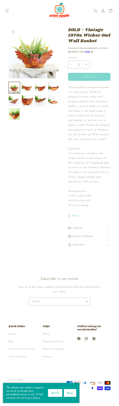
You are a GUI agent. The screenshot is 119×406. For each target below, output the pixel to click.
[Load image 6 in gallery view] (27, 101)
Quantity (72, 58)
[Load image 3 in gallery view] (40, 87)
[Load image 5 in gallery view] (14, 101)
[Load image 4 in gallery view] (54, 87)
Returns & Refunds (53, 349)
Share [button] (75, 215)
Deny (70, 393)
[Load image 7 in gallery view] (40, 101)
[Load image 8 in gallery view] (54, 101)
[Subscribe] (86, 302)
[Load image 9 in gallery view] (14, 114)
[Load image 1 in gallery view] (14, 87)
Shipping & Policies (53, 341)
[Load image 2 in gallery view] (27, 87)
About (46, 334)
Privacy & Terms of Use (22, 349)
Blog (11, 341)
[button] (7, 10)
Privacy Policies (32, 398)
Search (12, 334)
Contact (47, 356)
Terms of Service (18, 356)
